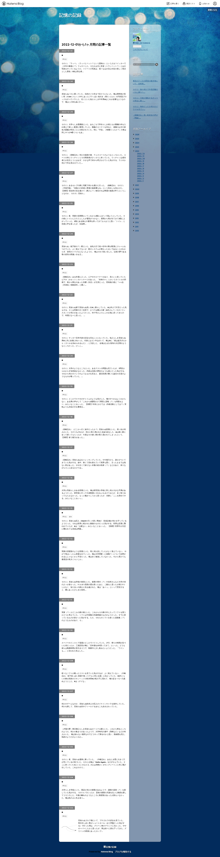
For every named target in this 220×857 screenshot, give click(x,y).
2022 (137, 151)
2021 (137, 185)
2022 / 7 (140, 166)
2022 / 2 (140, 178)
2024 (137, 143)
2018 (137, 197)
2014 (137, 214)
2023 (137, 147)
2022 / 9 (140, 161)
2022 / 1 (140, 181)
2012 (137, 222)
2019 (137, 193)
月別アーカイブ (142, 128)
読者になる (212, 10)
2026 (137, 134)
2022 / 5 (140, 171)
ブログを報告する (123, 851)
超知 (70, 516)
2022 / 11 (140, 156)
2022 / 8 (140, 163)
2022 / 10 (141, 158)
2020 (137, 189)
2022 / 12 (141, 153)
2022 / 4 (140, 173)
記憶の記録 (70, 15)
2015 (137, 210)
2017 (137, 202)
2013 (137, 218)
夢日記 (65, 59)
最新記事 (138, 73)
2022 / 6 (140, 168)
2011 (136, 226)
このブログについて (140, 49)
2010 (137, 231)
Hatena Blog (107, 851)
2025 (137, 139)
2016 (137, 206)
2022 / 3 (140, 176)
